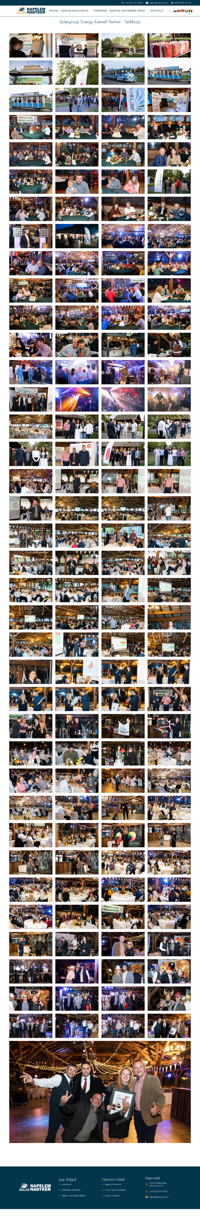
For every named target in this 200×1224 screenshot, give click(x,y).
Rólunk (53, 10)
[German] (182, 11)
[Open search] (170, 11)
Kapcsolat (157, 10)
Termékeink (100, 10)
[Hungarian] (186, 11)
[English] (179, 11)
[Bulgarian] (175, 11)
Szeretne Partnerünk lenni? (127, 10)
